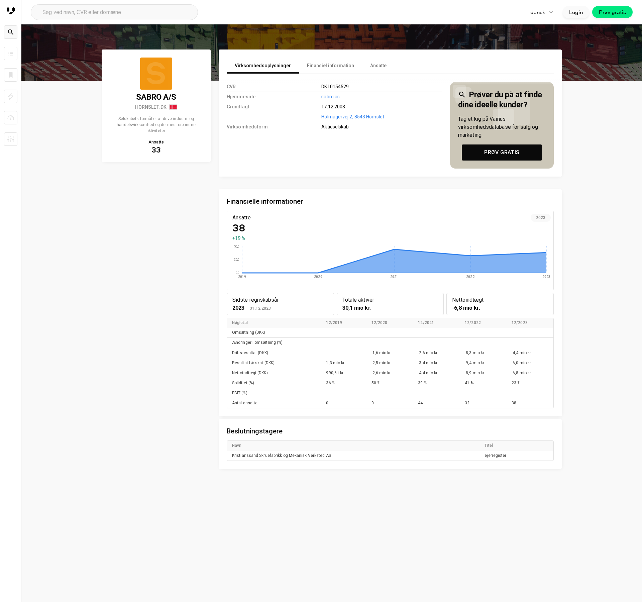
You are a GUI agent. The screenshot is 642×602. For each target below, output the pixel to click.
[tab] (263, 66)
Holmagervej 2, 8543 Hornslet (352, 116)
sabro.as (330, 96)
